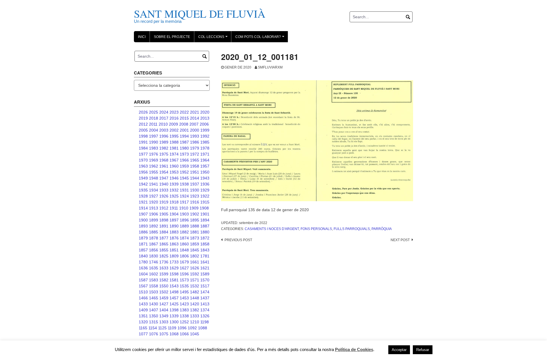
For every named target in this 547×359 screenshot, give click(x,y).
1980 (184, 148)
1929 (204, 190)
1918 (174, 202)
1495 (184, 292)
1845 (194, 250)
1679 (184, 262)
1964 (204, 160)
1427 (163, 304)
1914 (143, 208)
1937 (194, 184)
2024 (163, 112)
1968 (163, 160)
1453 (184, 298)
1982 (163, 148)
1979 (194, 148)
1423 (184, 304)
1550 (163, 286)
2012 (143, 124)
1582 (163, 280)
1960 (174, 166)
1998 (143, 136)
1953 (174, 172)
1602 (153, 274)
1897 (174, 220)
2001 (184, 130)
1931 (184, 190)
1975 (163, 154)
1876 (174, 238)
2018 (153, 118)
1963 (143, 166)
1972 (194, 154)
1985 (204, 142)
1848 (184, 250)
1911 (174, 208)
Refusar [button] (422, 350)
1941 (153, 184)
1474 (204, 292)
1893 (143, 226)
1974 (174, 154)
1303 (163, 322)
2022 (184, 112)
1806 (184, 256)
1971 (204, 154)
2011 (153, 124)
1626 (194, 268)
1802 (194, 256)
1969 (153, 160)
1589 (204, 274)
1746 (153, 262)
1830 (153, 256)
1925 (174, 196)
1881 (194, 232)
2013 (204, 118)
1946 (174, 178)
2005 (143, 130)
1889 (184, 226)
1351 (143, 316)
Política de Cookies (354, 349)
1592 (194, 274)
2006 (204, 124)
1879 (143, 238)
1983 (153, 148)
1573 (184, 280)
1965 (194, 160)
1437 (204, 298)
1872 (204, 238)
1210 (194, 322)
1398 (174, 310)
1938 (184, 184)
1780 (143, 262)
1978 (204, 148)
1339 (174, 316)
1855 (163, 250)
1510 (143, 292)
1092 (192, 328)
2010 (163, 124)
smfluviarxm (270, 67)
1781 (204, 256)
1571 (194, 280)
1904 (174, 214)
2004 (153, 130)
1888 (194, 226)
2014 (194, 118)
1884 (163, 232)
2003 (163, 130)
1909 (194, 208)
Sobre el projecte (172, 37)
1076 (153, 334)
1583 (153, 280)
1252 (184, 322)
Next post (400, 240)
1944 (194, 178)
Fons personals (316, 229)
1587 (143, 280)
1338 (184, 316)
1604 (143, 274)
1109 (172, 328)
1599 (163, 274)
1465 (153, 298)
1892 (153, 226)
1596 (184, 274)
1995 (174, 136)
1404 (163, 310)
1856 (153, 250)
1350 (153, 316)
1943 (204, 178)
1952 (184, 172)
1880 (204, 232)
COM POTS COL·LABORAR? (260, 38)
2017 (163, 118)
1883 (174, 232)
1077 (143, 334)
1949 (143, 178)
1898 (163, 220)
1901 (204, 214)
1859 (194, 244)
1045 (194, 334)
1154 (152, 328)
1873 (194, 238)
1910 (183, 208)
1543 (174, 286)
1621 (204, 268)
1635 (153, 268)
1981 (174, 148)
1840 (143, 256)
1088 (202, 328)
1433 (143, 304)
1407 (153, 310)
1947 (163, 178)
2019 (143, 118)
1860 (184, 244)
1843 (204, 250)
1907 (143, 214)
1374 (204, 310)
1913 (153, 208)
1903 (184, 214)
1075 (163, 334)
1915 (204, 202)
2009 (173, 124)
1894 (204, 220)
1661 (194, 262)
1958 (194, 166)
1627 (184, 268)
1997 (153, 136)
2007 (194, 124)
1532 (194, 286)
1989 (163, 142)
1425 (174, 304)
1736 (163, 262)
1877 (163, 238)
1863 (174, 244)
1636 (143, 268)
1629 (174, 268)
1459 (163, 298)
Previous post (238, 240)
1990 (153, 142)
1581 (174, 280)
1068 (174, 334)
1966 (184, 160)
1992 (204, 136)
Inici (142, 37)
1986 (194, 142)
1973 (184, 154)
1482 (194, 292)
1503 (153, 292)
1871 (143, 244)
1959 (184, 166)
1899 (153, 220)
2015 (184, 118)
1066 (184, 334)
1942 (143, 184)
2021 (194, 112)
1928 (143, 196)
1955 (153, 172)
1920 (153, 202)
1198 (204, 322)
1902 (194, 214)
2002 (174, 130)
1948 (153, 178)
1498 (174, 292)
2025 (153, 112)
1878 (153, 238)
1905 (163, 214)
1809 (174, 256)
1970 (143, 160)
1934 (153, 190)
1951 (194, 172)
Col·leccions (213, 38)
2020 (204, 112)
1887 (204, 226)
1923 (194, 196)
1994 (184, 136)
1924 (184, 196)
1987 (184, 142)
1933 (163, 190)
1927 (153, 196)
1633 (163, 268)
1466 (143, 298)
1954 (163, 172)
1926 (163, 196)
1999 (204, 130)
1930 (194, 190)
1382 (194, 310)
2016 (174, 118)
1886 (143, 232)
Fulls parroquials (352, 229)
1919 (163, 202)
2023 (174, 112)
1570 (204, 280)
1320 (143, 322)
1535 (184, 286)
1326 (204, 316)
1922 (204, 196)
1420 (194, 304)
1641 (204, 262)
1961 (163, 166)
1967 (174, 160)
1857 (143, 250)
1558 (153, 286)
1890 (174, 226)
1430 (153, 304)
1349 (163, 316)
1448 (194, 298)
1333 (194, 316)
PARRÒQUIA (382, 229)
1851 (174, 250)
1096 (182, 328)
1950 (204, 172)
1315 (153, 322)
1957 (204, 166)
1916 (194, 202)
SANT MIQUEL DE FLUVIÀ (199, 13)
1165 (143, 328)
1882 (184, 232)
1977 (143, 154)
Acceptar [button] (399, 350)
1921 (143, 202)
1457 (174, 298)
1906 (153, 214)
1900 (143, 220)
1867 (153, 244)
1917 (184, 202)
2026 (143, 112)
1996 (163, 136)
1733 (174, 262)
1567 (143, 286)
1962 (153, 166)
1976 (153, 154)
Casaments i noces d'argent (272, 229)
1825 (163, 256)
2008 (183, 124)
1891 (163, 226)
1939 (174, 184)
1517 (204, 286)
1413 (204, 304)
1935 (143, 190)
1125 (162, 328)
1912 (163, 208)
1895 (194, 220)
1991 (143, 142)
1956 (143, 172)
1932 (174, 190)
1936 (204, 184)
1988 (174, 142)
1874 (184, 238)
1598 (174, 274)
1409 (143, 310)
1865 (163, 244)
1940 (163, 184)
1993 (194, 136)
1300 (174, 322)
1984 (143, 148)
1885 (153, 232)
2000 (194, 130)
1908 (204, 208)
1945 (184, 178)
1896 (184, 220)
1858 (204, 244)
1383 (184, 310)
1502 (163, 292)
